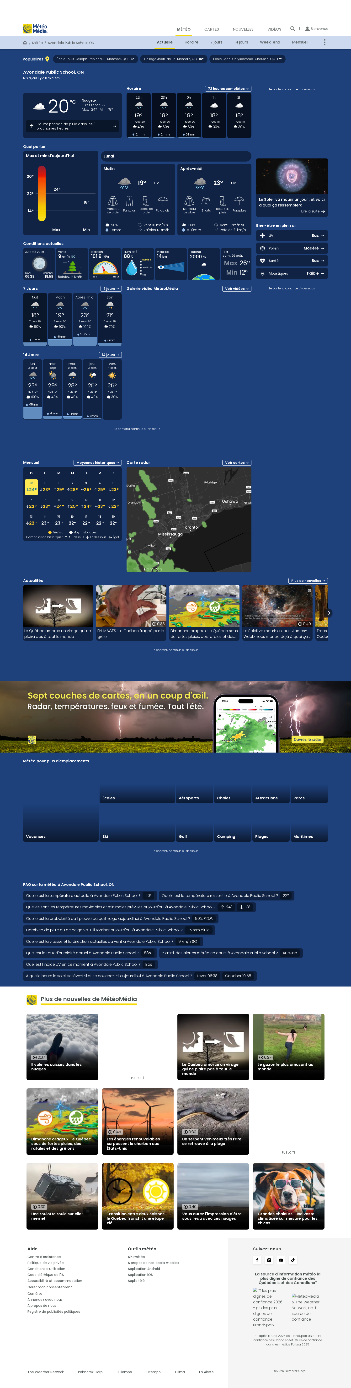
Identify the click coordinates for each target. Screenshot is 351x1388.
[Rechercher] (292, 28)
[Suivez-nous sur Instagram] (269, 1261)
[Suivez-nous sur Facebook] (257, 1261)
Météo (37, 42)
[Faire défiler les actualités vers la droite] (328, 612)
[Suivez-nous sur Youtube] (281, 1261)
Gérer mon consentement (49, 1287)
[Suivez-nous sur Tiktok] (293, 1261)
